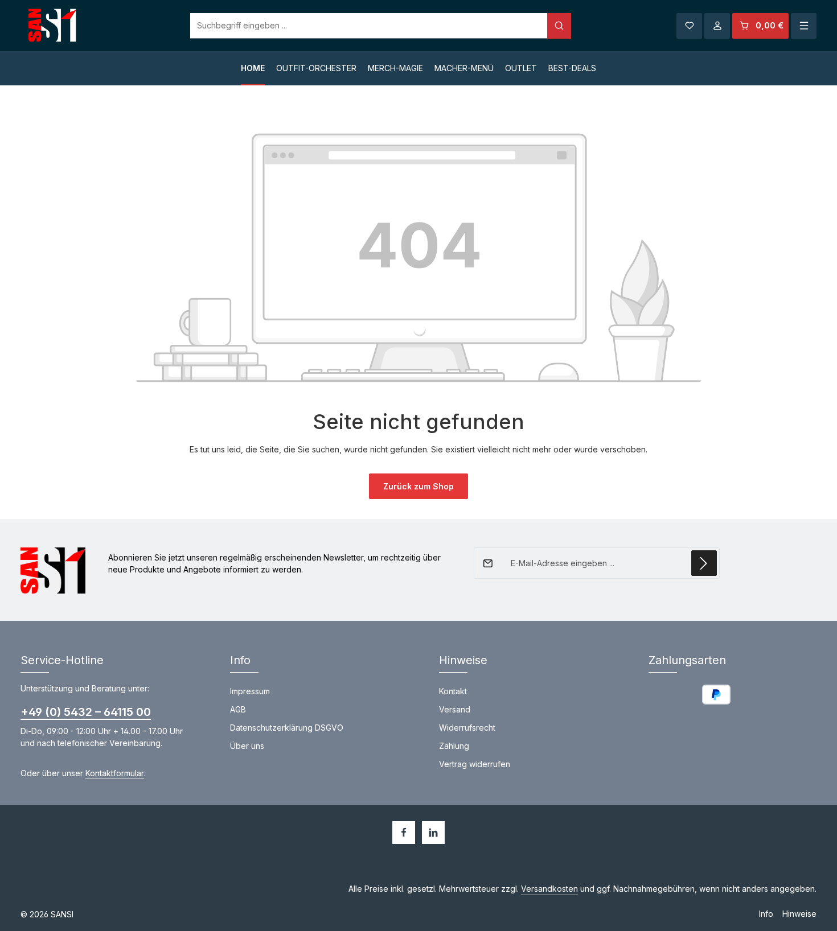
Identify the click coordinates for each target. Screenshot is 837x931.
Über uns (247, 746)
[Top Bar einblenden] (804, 26)
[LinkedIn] (433, 832)
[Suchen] (559, 26)
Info (766, 913)
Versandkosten (549, 888)
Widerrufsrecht (467, 727)
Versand (454, 709)
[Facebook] (403, 832)
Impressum (250, 691)
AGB (238, 709)
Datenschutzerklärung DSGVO (286, 727)
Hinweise (799, 913)
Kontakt (453, 691)
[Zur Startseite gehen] (52, 26)
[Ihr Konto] (717, 26)
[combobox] (369, 26)
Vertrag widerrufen (474, 764)
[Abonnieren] (704, 563)
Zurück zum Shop (418, 486)
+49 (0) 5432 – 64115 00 (85, 712)
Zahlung (454, 746)
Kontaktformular (114, 773)
